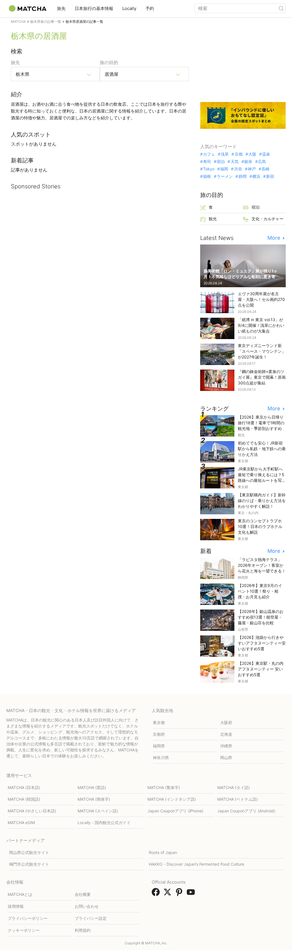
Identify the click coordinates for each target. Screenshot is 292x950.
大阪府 (226, 722)
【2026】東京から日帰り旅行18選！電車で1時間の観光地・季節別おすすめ (261, 423)
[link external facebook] (157, 894)
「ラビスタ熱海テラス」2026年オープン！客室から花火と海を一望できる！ (262, 565)
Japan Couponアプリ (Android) (246, 810)
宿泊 (221, 162)
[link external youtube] (192, 894)
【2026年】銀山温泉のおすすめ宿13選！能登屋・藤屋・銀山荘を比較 (260, 617)
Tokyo (208, 169)
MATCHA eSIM (21, 822)
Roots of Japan (163, 852)
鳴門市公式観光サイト (29, 864)
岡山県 (226, 757)
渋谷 (238, 169)
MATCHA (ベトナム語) (237, 799)
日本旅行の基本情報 (94, 8)
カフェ (209, 154)
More (274, 238)
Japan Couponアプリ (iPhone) (175, 810)
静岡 (242, 176)
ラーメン (225, 176)
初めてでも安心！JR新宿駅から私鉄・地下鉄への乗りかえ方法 (262, 449)
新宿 (270, 176)
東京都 (159, 722)
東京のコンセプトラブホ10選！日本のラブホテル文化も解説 (260, 526)
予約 (149, 8)
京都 (238, 154)
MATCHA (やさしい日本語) (32, 810)
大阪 (252, 154)
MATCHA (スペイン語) (98, 810)
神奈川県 (161, 757)
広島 (262, 162)
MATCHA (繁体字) (163, 787)
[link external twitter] (168, 894)
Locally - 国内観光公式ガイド (104, 822)
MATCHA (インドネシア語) (171, 799)
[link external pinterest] (180, 894)
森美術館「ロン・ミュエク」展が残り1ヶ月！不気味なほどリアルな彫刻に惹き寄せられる (241, 276)
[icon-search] (281, 8)
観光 (213, 218)
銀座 (248, 162)
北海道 (226, 734)
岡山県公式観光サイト (29, 852)
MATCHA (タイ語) (233, 787)
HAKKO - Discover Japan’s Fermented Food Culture (196, 864)
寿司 (207, 162)
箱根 (207, 176)
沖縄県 (226, 745)
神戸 (252, 169)
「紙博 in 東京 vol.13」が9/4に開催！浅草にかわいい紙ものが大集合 (261, 325)
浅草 (225, 154)
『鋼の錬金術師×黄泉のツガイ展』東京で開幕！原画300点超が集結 (262, 377)
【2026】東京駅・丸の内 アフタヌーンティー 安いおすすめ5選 (260, 669)
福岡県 (159, 745)
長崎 (265, 169)
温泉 (266, 154)
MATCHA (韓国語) (24, 799)
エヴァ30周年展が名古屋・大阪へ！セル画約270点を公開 (261, 299)
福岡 (224, 169)
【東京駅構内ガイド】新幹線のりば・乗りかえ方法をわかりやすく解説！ (262, 500)
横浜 (256, 176)
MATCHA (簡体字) (94, 799)
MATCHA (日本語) (24, 787)
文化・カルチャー (267, 218)
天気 (234, 162)
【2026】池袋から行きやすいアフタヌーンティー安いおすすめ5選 (262, 643)
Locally (129, 8)
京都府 (159, 734)
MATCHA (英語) (92, 787)
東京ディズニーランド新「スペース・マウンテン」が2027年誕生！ (262, 351)
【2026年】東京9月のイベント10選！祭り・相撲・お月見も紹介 (260, 591)
